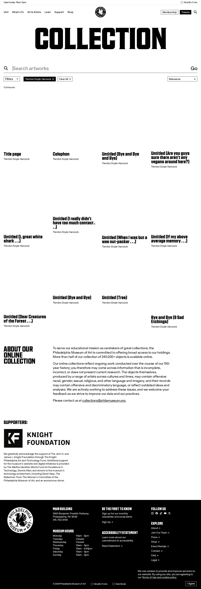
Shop (70, 12)
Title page (12, 154)
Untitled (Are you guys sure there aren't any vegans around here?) (170, 157)
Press (154, 537)
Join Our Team (159, 533)
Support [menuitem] (59, 12)
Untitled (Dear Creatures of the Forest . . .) (25, 319)
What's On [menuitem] (18, 12)
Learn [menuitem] (48, 12)
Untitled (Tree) (114, 297)
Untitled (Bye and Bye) (72, 297)
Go (194, 68)
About (154, 528)
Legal (154, 560)
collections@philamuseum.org (104, 400)
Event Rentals (158, 546)
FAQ (153, 555)
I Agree (191, 583)
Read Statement (111, 546)
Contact (155, 551)
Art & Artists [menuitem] (34, 12)
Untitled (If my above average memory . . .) (169, 239)
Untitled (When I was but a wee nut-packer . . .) (124, 239)
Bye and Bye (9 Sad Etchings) (167, 319)
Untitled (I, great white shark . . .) (23, 239)
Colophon (61, 154)
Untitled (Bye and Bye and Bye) (120, 156)
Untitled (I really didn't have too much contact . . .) (74, 223)
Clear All (63, 79)
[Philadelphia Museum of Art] (100, 12)
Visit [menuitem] (6, 12)
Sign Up (106, 522)
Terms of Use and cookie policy (159, 577)
